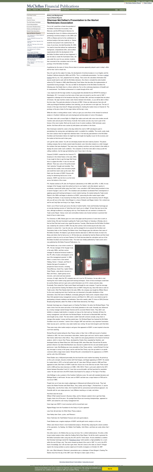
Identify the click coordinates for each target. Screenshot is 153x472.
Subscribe (74, 9)
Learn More (85, 470)
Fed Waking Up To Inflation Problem (33, 50)
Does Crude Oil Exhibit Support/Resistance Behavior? (34, 53)
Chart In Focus (31, 20)
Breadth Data (65, 9)
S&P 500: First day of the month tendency (35, 45)
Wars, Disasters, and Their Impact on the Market (35, 62)
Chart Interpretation (32, 24)
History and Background (33, 29)
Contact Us (122, 9)
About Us (35, 9)
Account (143, 1)
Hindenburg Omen (74, 440)
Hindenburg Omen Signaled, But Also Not (35, 42)
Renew (138, 1)
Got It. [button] (110, 469)
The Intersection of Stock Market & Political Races (35, 36)
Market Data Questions (33, 31)
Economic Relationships (33, 26)
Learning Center (55, 9)
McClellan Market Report (133, 3)
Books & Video (44, 9)
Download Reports (84, 9)
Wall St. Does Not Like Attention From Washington (35, 59)
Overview (29, 18)
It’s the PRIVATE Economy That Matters (35, 39)
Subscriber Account (88, 462)
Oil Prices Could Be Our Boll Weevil (35, 47)
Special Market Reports (34, 33)
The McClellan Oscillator (34, 22)
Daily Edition (148, 3)
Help (116, 9)
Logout (150, 1)
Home (29, 9)
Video (28, 65)
